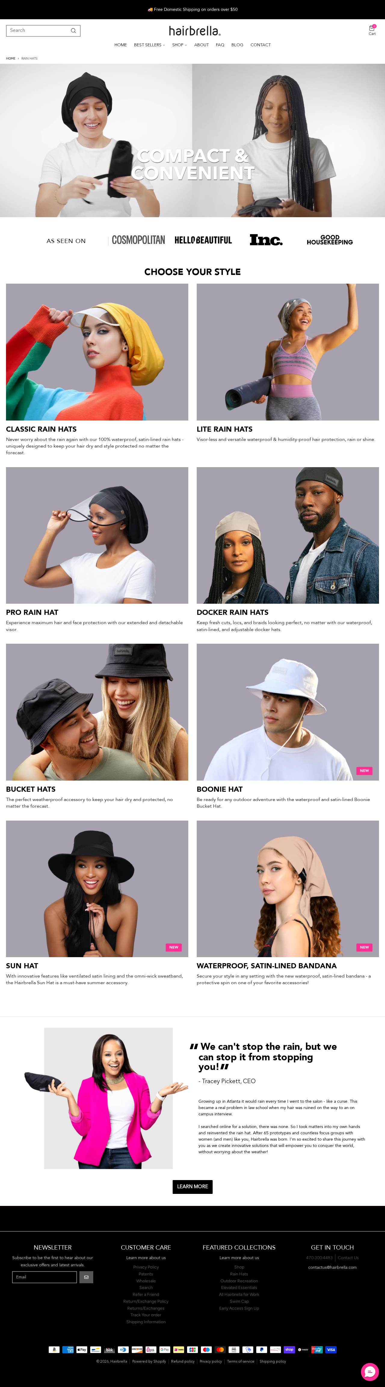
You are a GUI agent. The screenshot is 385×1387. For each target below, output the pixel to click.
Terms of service (240, 1362)
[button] (370, 1372)
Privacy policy (211, 1362)
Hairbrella (118, 1362)
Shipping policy (273, 1362)
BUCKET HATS (31, 789)
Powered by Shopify (149, 1362)
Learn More (192, 1187)
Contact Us (348, 1258)
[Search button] (72, 31)
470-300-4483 (319, 1258)
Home (10, 58)
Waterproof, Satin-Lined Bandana (267, 966)
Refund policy (183, 1362)
